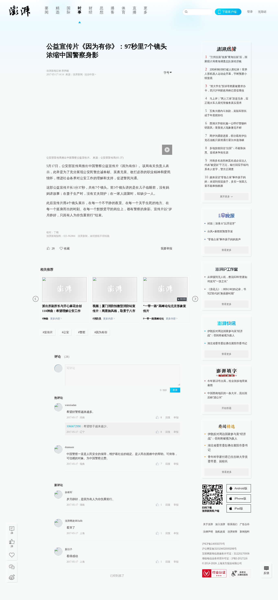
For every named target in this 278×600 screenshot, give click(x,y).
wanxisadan (70, 405)
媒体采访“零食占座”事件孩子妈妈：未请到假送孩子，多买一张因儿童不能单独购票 (226, 181)
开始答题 (226, 408)
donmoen (69, 447)
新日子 (68, 549)
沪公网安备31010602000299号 (219, 548)
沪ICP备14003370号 (213, 543)
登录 (250, 11)
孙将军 (68, 492)
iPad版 (238, 508)
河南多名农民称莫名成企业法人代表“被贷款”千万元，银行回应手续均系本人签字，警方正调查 (226, 165)
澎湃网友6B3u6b (73, 520)
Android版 (240, 488)
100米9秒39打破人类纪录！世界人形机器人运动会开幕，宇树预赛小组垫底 (226, 74)
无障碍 (262, 11)
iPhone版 (240, 498)
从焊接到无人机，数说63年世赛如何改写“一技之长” (227, 279)
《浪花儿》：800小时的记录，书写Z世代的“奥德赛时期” (226, 291)
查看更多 (226, 250)
